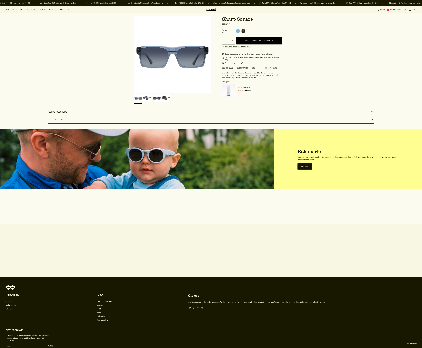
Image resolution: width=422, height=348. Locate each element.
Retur (99, 312)
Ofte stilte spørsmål (104, 301)
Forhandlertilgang (104, 316)
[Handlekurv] (415, 10)
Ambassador (10, 305)
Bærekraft (101, 305)
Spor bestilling (102, 320)
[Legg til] (279, 93)
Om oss (8, 301)
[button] (11, 9)
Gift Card (9, 308)
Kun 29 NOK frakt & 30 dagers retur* (238, 46)
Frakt (99, 308)
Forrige (134, 54)
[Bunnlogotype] (10, 287)
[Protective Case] (228, 90)
